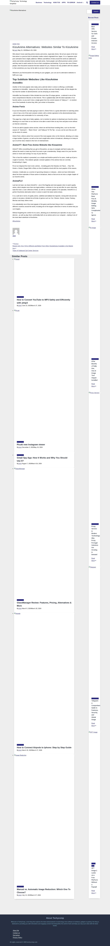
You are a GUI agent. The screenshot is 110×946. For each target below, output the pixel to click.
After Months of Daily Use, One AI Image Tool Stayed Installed (94, 370)
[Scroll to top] (104, 942)
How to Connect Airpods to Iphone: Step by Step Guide (44, 747)
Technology (47, 2)
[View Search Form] (87, 2)
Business (39, 2)
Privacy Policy (17, 937)
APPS (64, 2)
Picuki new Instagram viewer (31, 444)
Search (96, 11)
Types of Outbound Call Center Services (25, 249)
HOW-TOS (56, 2)
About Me (16, 930)
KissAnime (16, 221)
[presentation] (44, 275)
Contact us (95, 2)
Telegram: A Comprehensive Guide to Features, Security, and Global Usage (97, 710)
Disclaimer (16, 935)
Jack (15, 50)
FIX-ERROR (71, 2)
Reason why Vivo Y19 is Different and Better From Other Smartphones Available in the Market (43, 245)
